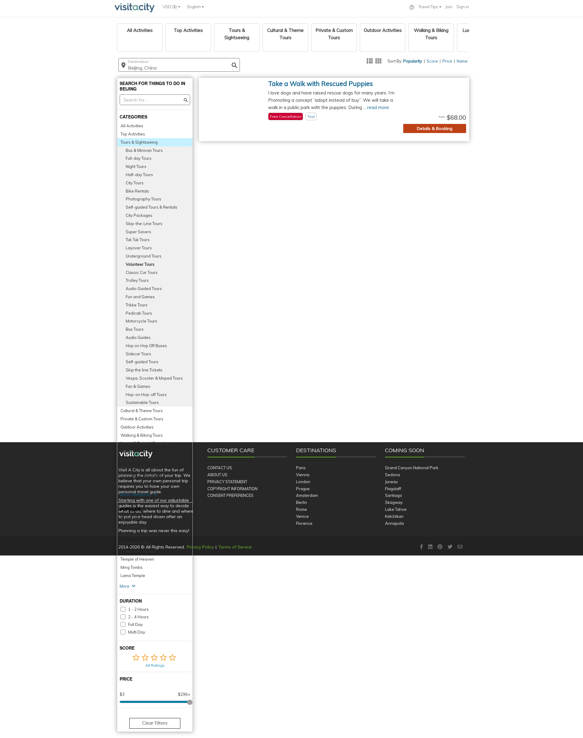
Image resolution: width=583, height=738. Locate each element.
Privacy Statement (227, 481)
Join (448, 6)
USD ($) (170, 6)
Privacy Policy (200, 547)
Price (447, 61)
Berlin (301, 502)
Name (462, 61)
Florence (304, 523)
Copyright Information (232, 488)
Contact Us (219, 467)
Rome (301, 509)
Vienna (302, 474)
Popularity (412, 61)
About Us (217, 474)
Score (432, 61)
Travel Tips (428, 6)
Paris (301, 467)
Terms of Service (235, 547)
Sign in (462, 6)
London (303, 481)
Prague (303, 488)
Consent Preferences (230, 495)
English (194, 6)
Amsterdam (307, 495)
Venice (302, 516)
